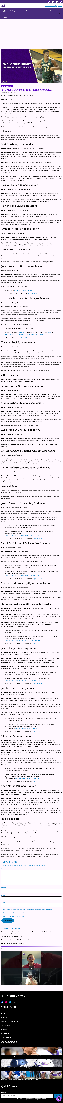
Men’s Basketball (7, 86)
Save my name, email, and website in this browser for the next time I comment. (27, 909)
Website (3, 902)
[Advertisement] (31, 35)
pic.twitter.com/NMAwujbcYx (31, 680)
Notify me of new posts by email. (13, 916)
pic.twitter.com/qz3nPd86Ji (36, 334)
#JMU (50, 332)
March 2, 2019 (25, 338)
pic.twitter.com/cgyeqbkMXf (31, 575)
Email (3, 895)
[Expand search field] (59, 14)
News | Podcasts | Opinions (53, 6)
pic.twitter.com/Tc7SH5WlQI (30, 778)
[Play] (31, 968)
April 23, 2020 (37, 643)
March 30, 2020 (33, 294)
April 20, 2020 (37, 579)
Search (3, 1093)
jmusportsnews (5, 92)
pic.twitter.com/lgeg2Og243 (23, 290)
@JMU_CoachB (10, 535)
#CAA (23, 328)
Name (3, 887)
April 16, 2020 (37, 538)
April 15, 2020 (37, 683)
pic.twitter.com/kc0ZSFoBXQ (31, 640)
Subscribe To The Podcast (10, 928)
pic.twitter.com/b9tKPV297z (30, 728)
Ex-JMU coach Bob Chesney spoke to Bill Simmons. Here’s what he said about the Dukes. (23, 1056)
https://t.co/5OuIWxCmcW (19, 334)
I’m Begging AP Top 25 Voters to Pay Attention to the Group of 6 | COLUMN (19, 1079)
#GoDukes (8, 334)
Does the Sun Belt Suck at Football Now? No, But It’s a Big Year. (17, 1068)
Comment (4, 869)
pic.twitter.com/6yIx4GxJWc (31, 535)
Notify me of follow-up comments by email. (17, 913)
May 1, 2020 (37, 781)
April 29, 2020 (37, 731)
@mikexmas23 (21, 332)
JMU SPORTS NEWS (13, 995)
